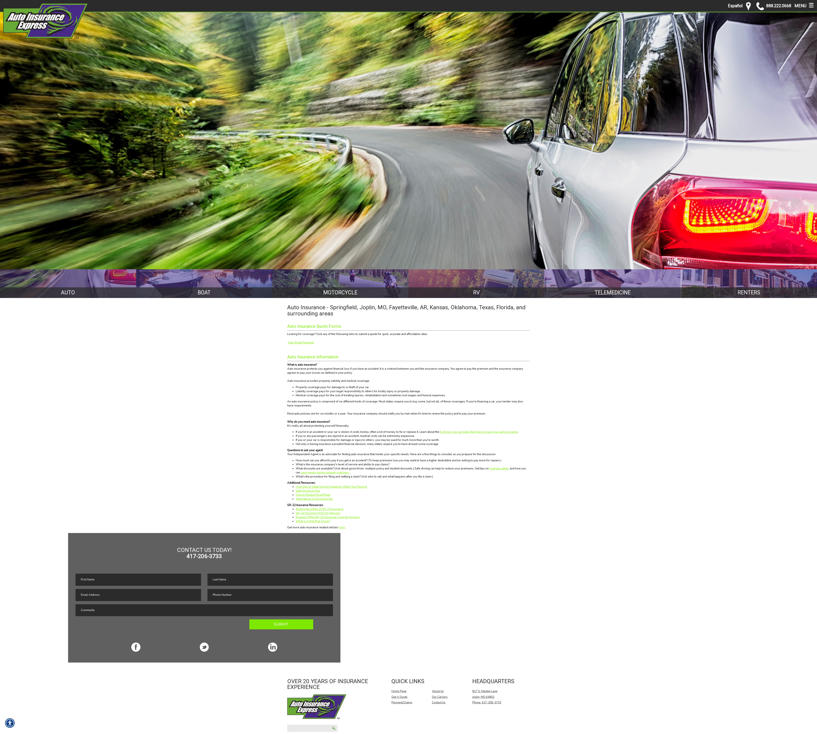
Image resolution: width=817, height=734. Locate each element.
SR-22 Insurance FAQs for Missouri (318, 513)
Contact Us (439, 702)
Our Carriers (440, 697)
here (342, 527)
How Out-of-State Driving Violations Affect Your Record (331, 487)
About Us (438, 691)
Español (735, 5)
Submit (281, 624)
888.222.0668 (778, 5)
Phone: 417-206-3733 (486, 702)
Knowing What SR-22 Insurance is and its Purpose (328, 517)
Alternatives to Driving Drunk (314, 499)
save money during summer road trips (325, 473)
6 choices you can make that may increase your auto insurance (479, 432)
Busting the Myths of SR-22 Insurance (319, 509)
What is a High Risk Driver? (313, 521)
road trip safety (498, 468)
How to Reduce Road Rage (313, 495)
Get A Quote (399, 697)
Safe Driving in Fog (308, 491)
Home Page (399, 691)
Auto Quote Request (301, 343)
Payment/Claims (401, 702)
